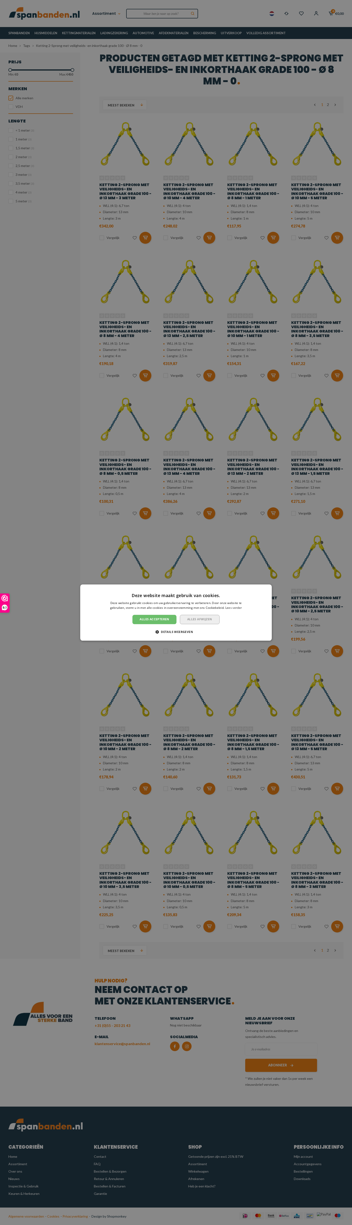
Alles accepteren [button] (154, 619)
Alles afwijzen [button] (199, 619)
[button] (176, 632)
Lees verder (233, 608)
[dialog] (176, 612)
